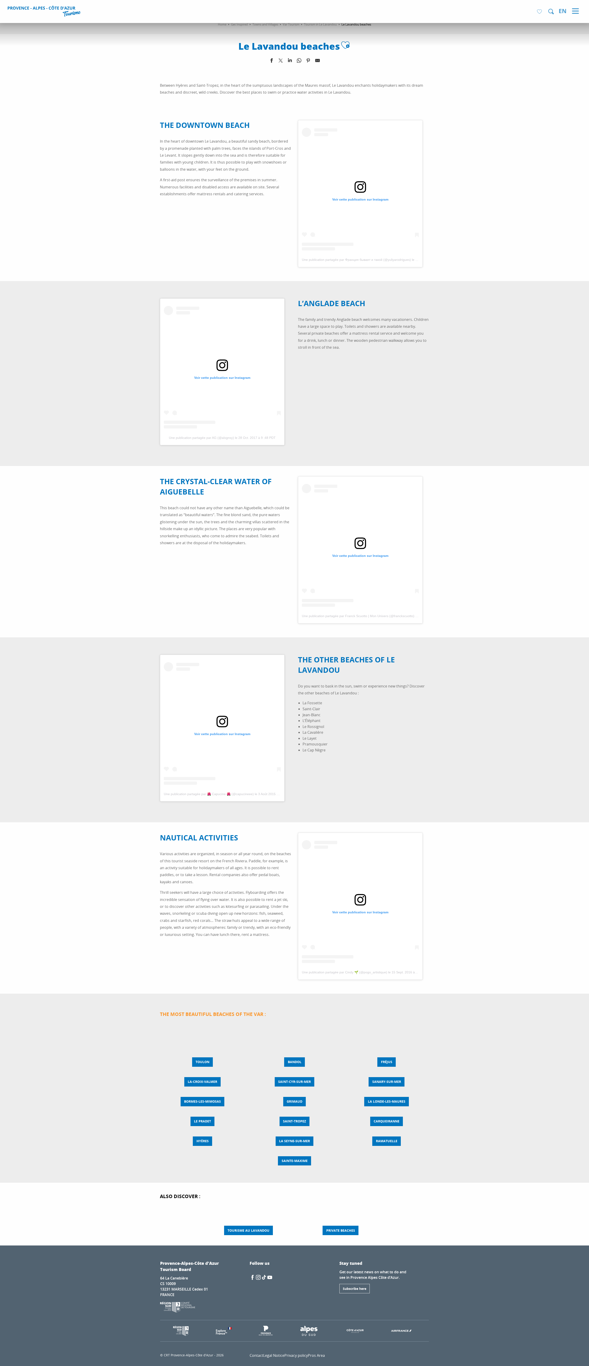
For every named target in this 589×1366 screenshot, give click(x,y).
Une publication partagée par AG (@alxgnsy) (201, 438)
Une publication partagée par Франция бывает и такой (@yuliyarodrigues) (356, 260)
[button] (551, 11)
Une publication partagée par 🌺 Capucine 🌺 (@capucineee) (209, 794)
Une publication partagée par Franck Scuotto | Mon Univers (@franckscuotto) (358, 616)
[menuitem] (44, 12)
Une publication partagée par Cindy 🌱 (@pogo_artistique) (344, 972)
